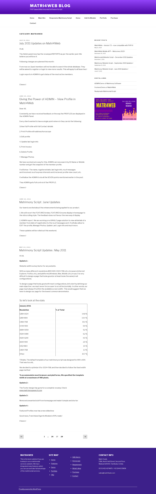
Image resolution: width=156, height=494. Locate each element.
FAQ (52, 475)
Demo (78, 18)
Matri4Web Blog (50, 5)
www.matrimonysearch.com (30, 390)
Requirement (77, 464)
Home (32, 18)
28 (62, 436)
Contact (33, 23)
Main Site (41, 18)
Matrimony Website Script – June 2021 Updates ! (111, 69)
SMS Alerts (76, 457)
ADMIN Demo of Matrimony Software (107, 83)
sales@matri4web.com (107, 473)
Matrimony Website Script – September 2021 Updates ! (113, 63)
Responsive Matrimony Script (60, 18)
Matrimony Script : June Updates (39, 202)
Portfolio (103, 18)
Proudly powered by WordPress (30, 489)
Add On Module (90, 18)
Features (54, 463)
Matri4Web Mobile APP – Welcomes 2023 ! (109, 51)
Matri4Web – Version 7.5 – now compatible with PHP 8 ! (113, 45)
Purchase (114, 18)
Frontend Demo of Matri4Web (105, 87)
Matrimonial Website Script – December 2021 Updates (113, 57)
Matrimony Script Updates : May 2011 (42, 250)
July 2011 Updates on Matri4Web (39, 43)
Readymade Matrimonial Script (105, 91)
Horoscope (76, 461)
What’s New (76, 468)
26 (53, 436)
